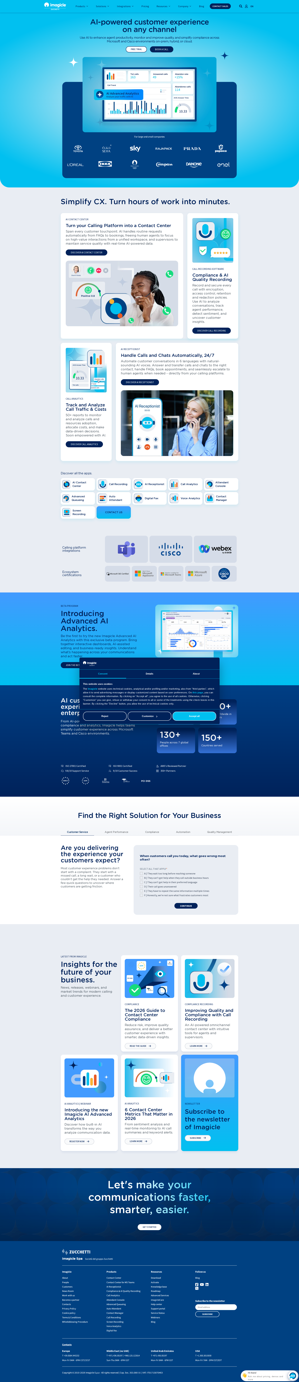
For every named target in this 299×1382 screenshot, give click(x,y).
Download (156, 1278)
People (65, 1282)
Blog (153, 1322)
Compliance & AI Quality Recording (123, 1291)
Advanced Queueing (116, 1304)
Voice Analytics (114, 1326)
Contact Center (114, 1278)
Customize (148, 716)
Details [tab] (149, 674)
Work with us (68, 1295)
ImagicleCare (157, 1300)
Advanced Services (160, 1295)
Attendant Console (115, 1300)
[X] (216, 1288)
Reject (104, 716)
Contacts (66, 1304)
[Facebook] (197, 1284)
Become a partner (70, 1300)
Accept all (194, 716)
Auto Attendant (114, 1308)
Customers (67, 1286)
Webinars (155, 1317)
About (65, 1278)
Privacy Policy (69, 1308)
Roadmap (155, 1291)
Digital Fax (112, 1330)
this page (197, 692)
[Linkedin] (207, 1284)
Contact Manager (115, 1313)
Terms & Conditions (71, 1317)
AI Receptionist (114, 1286)
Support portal (158, 1308)
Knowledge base (159, 1286)
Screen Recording (115, 1322)
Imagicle (92, 689)
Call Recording (114, 1317)
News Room (68, 1291)
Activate (155, 1282)
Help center (156, 1304)
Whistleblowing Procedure (75, 1322)
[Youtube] (202, 1284)
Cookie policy (68, 1313)
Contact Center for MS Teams (120, 1282)
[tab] (77, 832)
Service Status (158, 1313)
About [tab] (196, 674)
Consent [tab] (102, 674)
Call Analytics (113, 1295)
